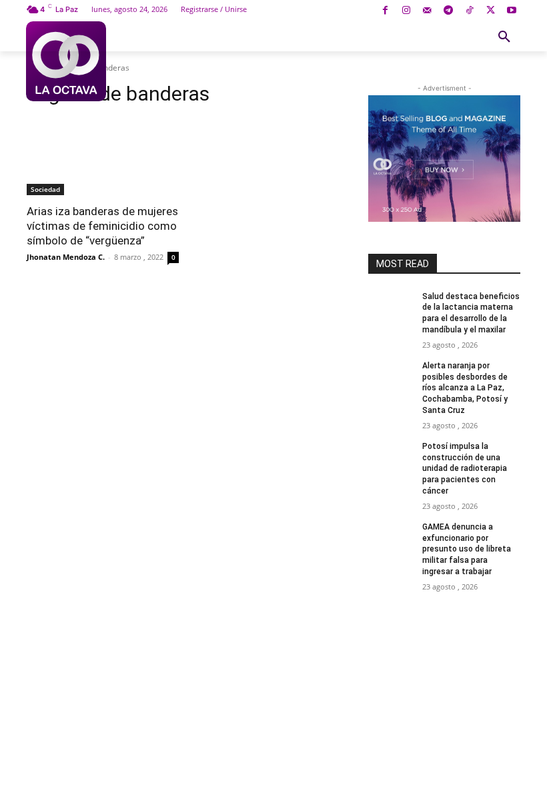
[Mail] (427, 11)
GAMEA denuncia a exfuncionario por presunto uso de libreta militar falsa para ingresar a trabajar (466, 549)
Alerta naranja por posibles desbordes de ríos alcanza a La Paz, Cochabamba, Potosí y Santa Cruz (465, 388)
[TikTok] (469, 11)
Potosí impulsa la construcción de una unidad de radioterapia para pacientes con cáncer (464, 469)
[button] (504, 37)
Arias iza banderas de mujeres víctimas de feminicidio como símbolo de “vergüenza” (102, 225)
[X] (491, 11)
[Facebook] (385, 11)
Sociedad (45, 189)
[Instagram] (406, 11)
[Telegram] (449, 11)
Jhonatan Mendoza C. (66, 257)
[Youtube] (511, 11)
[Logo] (66, 61)
